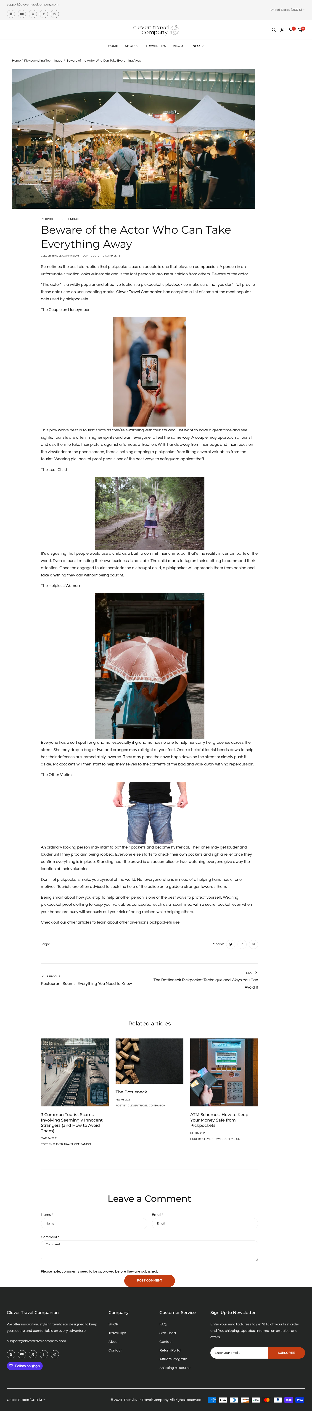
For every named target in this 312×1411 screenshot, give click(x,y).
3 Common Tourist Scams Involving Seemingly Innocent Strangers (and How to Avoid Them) (72, 1122)
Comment (50, 1237)
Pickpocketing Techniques (43, 60)
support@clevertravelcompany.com (36, 1341)
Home (16, 60)
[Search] (274, 30)
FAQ (163, 1324)
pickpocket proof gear (91, 459)
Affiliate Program (173, 1359)
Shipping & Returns (174, 1368)
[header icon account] (282, 30)
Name (47, 1214)
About (113, 1341)
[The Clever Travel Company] (156, 30)
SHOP (113, 1324)
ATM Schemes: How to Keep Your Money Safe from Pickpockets (219, 1120)
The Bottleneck (131, 1092)
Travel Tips (117, 1333)
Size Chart (167, 1333)
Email (157, 1214)
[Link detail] (11, 14)
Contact (115, 1350)
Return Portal (170, 1350)
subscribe (286, 1352)
